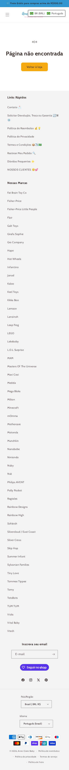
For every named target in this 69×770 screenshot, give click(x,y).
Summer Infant (16, 556)
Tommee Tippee (16, 581)
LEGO (10, 333)
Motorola (12, 432)
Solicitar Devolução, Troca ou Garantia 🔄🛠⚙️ (33, 118)
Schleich (12, 523)
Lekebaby (13, 341)
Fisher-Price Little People (22, 209)
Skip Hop (12, 548)
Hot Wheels (14, 259)
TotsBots (12, 597)
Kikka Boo (13, 300)
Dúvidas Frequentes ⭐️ (21, 161)
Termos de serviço (48, 756)
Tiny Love (13, 573)
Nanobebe (13, 449)
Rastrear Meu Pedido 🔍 (21, 153)
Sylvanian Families (18, 564)
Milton (11, 399)
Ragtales (12, 498)
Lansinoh (12, 316)
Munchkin (13, 440)
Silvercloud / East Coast (21, 531)
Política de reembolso (49, 751)
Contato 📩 (14, 107)
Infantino (13, 267)
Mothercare (14, 424)
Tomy (10, 589)
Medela (11, 382)
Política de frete (36, 762)
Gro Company (15, 242)
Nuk (9, 473)
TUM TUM (13, 606)
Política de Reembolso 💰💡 (24, 128)
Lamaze (12, 308)
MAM (10, 358)
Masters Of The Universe (22, 366)
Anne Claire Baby (26, 751)
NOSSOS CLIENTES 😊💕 (22, 169)
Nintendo (13, 457)
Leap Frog (13, 325)
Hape (10, 250)
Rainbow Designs (17, 507)
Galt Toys (12, 225)
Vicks (10, 614)
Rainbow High (15, 515)
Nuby (10, 465)
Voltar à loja (34, 67)
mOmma (12, 416)
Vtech (10, 631)
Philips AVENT (15, 482)
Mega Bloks (14, 391)
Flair (9, 217)
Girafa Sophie (15, 234)
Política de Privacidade (20, 136)
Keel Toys (12, 292)
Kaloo (10, 283)
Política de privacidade (25, 756)
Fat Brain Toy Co (17, 192)
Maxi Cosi (13, 374)
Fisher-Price (14, 201)
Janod (10, 275)
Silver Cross (14, 540)
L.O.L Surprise (15, 350)
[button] (7, 15)
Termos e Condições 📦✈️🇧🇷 (24, 144)
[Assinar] (53, 654)
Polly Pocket (14, 490)
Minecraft (13, 407)
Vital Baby (13, 622)
